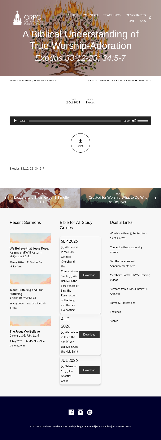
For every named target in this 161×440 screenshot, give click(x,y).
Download (89, 275)
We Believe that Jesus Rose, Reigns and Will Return (29, 252)
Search (114, 320)
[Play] (15, 121)
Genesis (14, 345)
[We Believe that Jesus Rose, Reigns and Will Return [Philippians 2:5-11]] (30, 240)
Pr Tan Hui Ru (34, 262)
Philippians (16, 266)
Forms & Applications (122, 302)
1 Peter (13, 308)
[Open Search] (150, 18)
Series (103, 80)
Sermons (39, 80)
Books (115, 80)
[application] (80, 120)
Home (13, 80)
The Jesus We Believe (25, 333)
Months (144, 80)
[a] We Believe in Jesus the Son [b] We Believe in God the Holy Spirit (69, 341)
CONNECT (90, 15)
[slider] (143, 120)
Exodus (90, 102)
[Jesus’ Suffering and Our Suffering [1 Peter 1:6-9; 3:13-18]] (30, 282)
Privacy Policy (103, 426)
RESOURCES (136, 15)
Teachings (25, 80)
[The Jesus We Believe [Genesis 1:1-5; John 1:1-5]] (30, 323)
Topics (91, 80)
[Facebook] (71, 412)
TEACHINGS (112, 15)
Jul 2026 (69, 360)
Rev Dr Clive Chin (36, 303)
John (22, 345)
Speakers (129, 80)
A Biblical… (53, 80)
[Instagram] (80, 412)
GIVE (131, 21)
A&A (143, 21)
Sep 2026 (69, 241)
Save (80, 145)
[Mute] (134, 121)
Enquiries (115, 311)
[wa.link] (89, 412)
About (72, 15)
